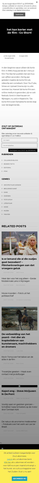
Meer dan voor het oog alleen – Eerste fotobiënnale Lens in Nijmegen (19, 279)
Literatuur (8, 203)
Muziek (6, 210)
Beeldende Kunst (10, 188)
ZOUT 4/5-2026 (8, 300)
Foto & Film (8, 199)
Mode (6, 207)
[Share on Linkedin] (31, 114)
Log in (9, 459)
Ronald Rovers (9, 58)
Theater (7, 214)
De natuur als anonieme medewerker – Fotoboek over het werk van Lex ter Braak (19, 424)
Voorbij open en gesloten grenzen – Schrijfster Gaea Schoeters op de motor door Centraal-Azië (19, 407)
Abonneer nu (19, 479)
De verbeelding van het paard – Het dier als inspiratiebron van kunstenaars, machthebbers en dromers (19, 340)
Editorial (7, 167)
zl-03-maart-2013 (9, 56)
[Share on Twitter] (13, 114)
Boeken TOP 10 (9, 164)
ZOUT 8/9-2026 (8, 272)
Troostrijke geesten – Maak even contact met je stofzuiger (16, 372)
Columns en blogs (11, 160)
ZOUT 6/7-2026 (8, 285)
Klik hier (7, 462)
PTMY (5, 171)
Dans (6, 192)
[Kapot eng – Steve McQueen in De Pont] (19, 386)
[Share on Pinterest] (25, 114)
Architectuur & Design (12, 185)
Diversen (7, 196)
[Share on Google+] (19, 114)
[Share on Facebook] (7, 114)
